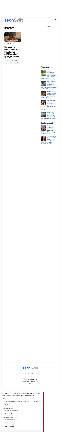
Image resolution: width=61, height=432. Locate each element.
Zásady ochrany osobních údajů (32, 373)
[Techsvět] (13, 20)
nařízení (6, 62)
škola (16, 62)
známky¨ (18, 63)
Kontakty (22, 373)
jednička (8, 60)
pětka (13, 62)
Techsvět (30, 376)
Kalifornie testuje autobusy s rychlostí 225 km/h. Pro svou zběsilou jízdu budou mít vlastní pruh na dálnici (49, 85)
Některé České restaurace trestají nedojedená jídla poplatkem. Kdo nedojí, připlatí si (48, 94)
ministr (17, 60)
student (10, 63)
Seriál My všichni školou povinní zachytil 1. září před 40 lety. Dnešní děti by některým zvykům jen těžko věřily (48, 140)
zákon (13, 63)
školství (6, 63)
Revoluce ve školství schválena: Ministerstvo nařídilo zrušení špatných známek (12, 52)
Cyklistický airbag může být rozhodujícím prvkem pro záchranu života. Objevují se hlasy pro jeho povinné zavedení (48, 105)
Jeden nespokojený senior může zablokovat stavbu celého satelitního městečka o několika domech (48, 74)
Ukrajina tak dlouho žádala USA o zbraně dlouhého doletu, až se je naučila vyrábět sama (48, 115)
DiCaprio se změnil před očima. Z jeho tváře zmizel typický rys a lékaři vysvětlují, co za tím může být (48, 129)
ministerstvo (13, 60)
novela (10, 62)
